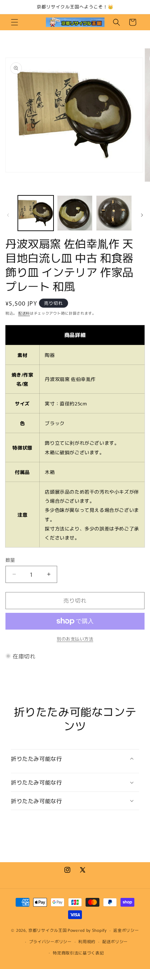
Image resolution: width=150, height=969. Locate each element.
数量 (10, 559)
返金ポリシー (126, 930)
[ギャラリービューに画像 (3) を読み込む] (114, 213)
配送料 (24, 313)
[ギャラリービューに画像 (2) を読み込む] (75, 213)
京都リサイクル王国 (47, 930)
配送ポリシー (115, 941)
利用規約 (86, 941)
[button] (15, 22)
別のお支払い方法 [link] (75, 638)
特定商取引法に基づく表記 (78, 953)
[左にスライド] (8, 215)
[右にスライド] (142, 215)
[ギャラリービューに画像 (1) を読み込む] (36, 213)
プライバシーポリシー (50, 941)
